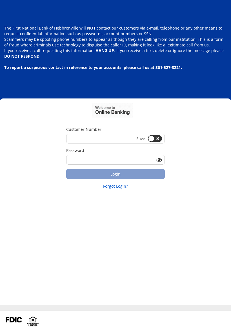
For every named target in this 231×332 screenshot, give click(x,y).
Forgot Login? (115, 186)
